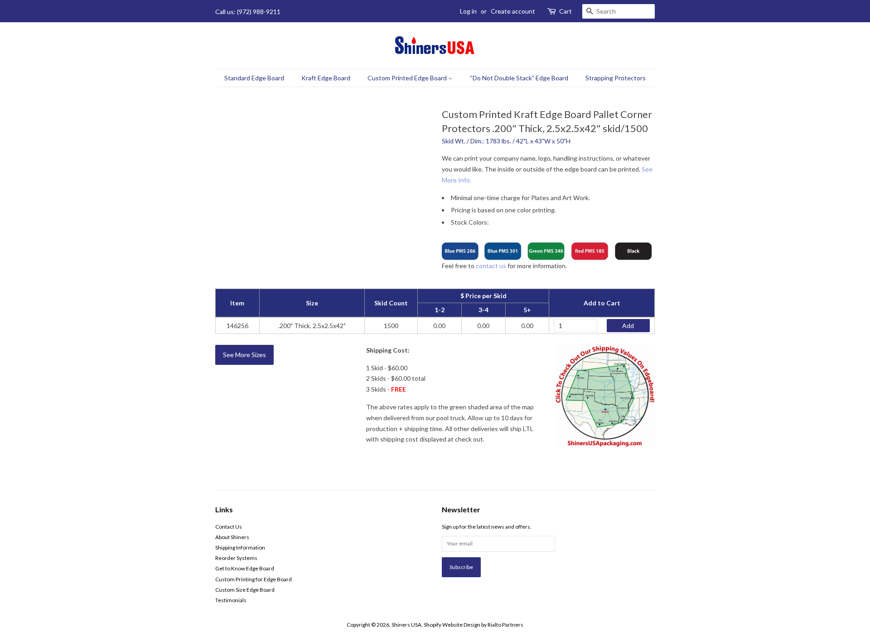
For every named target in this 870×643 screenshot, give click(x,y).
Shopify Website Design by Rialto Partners (473, 624)
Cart (565, 11)
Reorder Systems (236, 558)
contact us (491, 266)
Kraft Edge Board (325, 78)
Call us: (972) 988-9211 (247, 11)
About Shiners (232, 537)
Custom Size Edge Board (245, 589)
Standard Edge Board (254, 78)
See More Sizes (244, 354)
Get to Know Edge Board (244, 568)
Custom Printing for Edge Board (253, 579)
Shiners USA (406, 624)
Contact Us (228, 526)
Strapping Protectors (615, 78)
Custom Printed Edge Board (407, 78)
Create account (513, 11)
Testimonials (230, 600)
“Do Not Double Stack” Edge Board (519, 78)
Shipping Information (240, 547)
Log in (468, 11)
